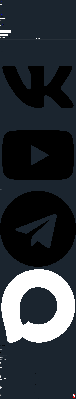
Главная (0, 24)
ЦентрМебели (3, 1)
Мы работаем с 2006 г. (2, 6)
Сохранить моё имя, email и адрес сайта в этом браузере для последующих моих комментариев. (9, 36)
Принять (1, 367)
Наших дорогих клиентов (2, 7)
